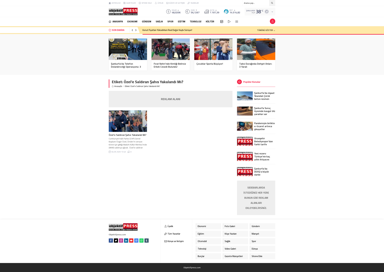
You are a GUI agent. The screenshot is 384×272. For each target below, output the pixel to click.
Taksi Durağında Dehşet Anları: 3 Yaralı (255, 65)
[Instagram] (121, 240)
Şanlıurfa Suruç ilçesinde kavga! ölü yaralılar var (264, 111)
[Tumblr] (146, 240)
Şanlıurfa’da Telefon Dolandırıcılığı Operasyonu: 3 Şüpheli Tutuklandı (126, 66)
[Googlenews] (136, 240)
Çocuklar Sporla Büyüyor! (209, 63)
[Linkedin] (126, 240)
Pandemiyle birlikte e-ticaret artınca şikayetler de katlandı (264, 128)
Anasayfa (118, 86)
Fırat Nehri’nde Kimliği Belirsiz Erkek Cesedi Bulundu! (170, 65)
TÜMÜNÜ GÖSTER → (266, 30)
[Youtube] (131, 240)
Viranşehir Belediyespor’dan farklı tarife (263, 141)
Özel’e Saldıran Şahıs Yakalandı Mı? (127, 135)
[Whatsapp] (141, 240)
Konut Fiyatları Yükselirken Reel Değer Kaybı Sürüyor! (167, 30)
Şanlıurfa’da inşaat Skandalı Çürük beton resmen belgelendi (264, 97)
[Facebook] (111, 240)
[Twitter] (116, 240)
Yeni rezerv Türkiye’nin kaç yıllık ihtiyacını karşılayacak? (262, 158)
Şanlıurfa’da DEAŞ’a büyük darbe (261, 171)
